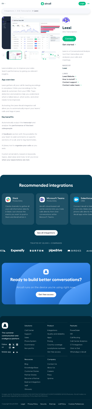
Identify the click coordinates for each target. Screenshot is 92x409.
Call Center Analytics (78, 341)
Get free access (46, 294)
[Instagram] (10, 347)
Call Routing (75, 337)
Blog (26, 364)
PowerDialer (75, 330)
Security (43, 404)
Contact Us (52, 364)
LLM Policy (62, 404)
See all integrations (46, 233)
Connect (69, 39)
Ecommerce (29, 345)
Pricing (50, 341)
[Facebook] (10, 345)
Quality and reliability (56, 334)
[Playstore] (17, 352)
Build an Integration (32, 382)
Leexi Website (68, 76)
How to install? (68, 79)
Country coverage (54, 345)
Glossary (28, 389)
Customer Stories (32, 371)
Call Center (29, 330)
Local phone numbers (56, 348)
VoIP (26, 386)
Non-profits (29, 348)
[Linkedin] (17, 345)
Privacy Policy (33, 404)
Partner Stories (31, 375)
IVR (71, 334)
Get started (68, 45)
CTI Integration (76, 345)
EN (3, 3)
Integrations (9, 11)
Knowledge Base (31, 368)
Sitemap (52, 404)
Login (82, 3)
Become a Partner (32, 378)
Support (28, 334)
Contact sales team (71, 85)
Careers (50, 371)
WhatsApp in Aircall (78, 352)
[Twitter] (13, 345)
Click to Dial (75, 348)
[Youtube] (13, 347)
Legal (23, 404)
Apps (49, 337)
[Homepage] (46, 3)
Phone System (30, 341)
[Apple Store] (14, 352)
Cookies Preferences (76, 404)
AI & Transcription (24, 11)
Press (49, 375)
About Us (51, 368)
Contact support (69, 82)
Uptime (50, 378)
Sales (27, 337)
